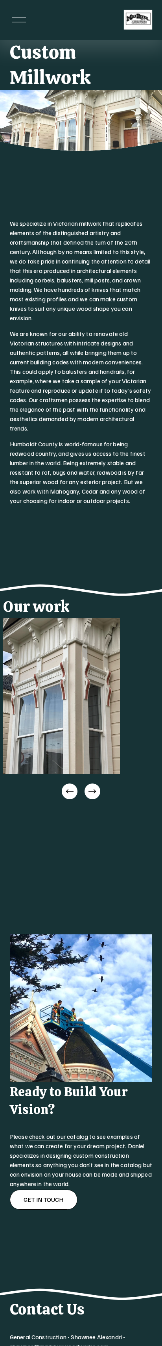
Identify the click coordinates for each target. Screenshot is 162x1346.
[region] (81, 709)
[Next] (92, 791)
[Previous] (69, 791)
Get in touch (43, 1199)
